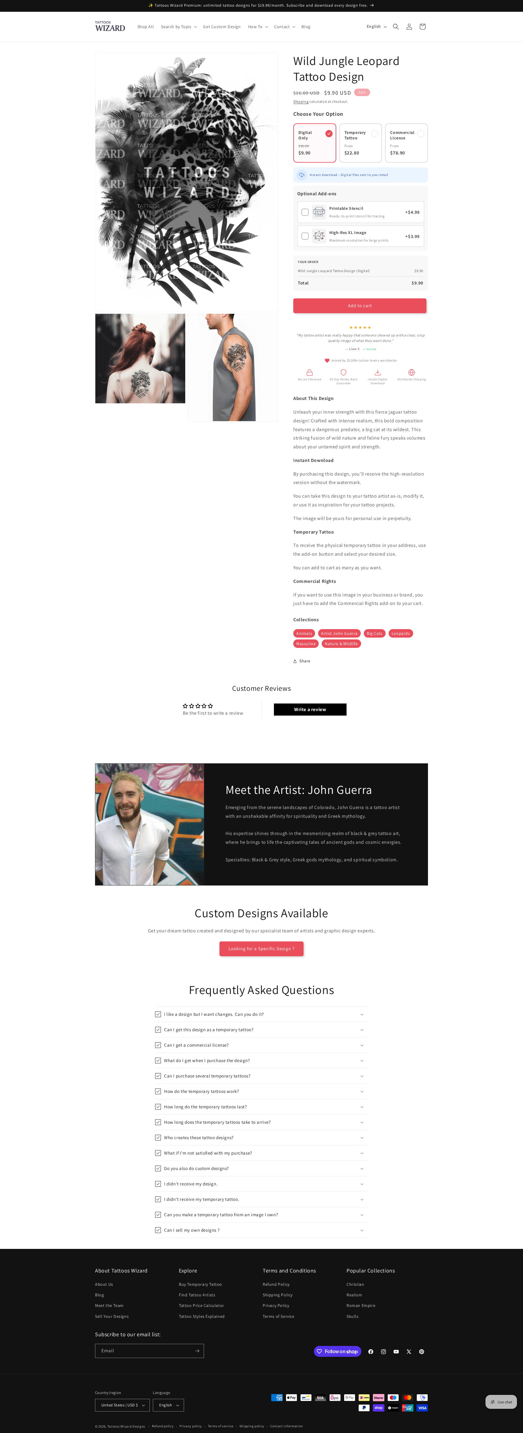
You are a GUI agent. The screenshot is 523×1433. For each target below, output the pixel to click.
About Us (104, 1284)
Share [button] (305, 661)
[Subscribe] (197, 1351)
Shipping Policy (278, 1295)
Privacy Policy (276, 1305)
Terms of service (220, 1426)
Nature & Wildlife (341, 643)
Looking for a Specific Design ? (261, 948)
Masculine (306, 643)
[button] (178, 26)
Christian (355, 1284)
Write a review (310, 709)
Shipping (301, 101)
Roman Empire (361, 1305)
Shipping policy (252, 1426)
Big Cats (375, 633)
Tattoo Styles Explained (202, 1316)
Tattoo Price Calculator (201, 1305)
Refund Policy (276, 1284)
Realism (354, 1295)
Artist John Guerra (339, 633)
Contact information (286, 1426)
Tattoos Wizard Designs (126, 1426)
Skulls (353, 1316)
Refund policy (162, 1426)
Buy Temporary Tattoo (200, 1284)
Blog (99, 1295)
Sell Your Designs (112, 1316)
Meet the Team (109, 1305)
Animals (304, 633)
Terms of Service (278, 1316)
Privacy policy (190, 1426)
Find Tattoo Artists (197, 1295)
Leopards (401, 633)
